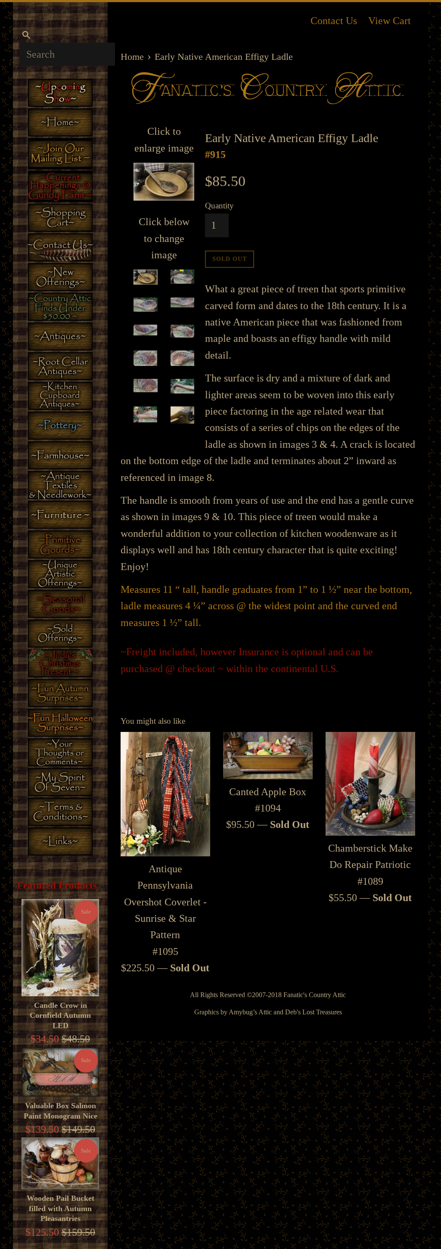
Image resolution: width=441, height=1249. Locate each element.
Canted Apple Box (267, 791)
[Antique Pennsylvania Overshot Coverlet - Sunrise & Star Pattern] (165, 794)
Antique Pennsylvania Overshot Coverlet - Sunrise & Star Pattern (165, 902)
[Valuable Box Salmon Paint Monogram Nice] (60, 1072)
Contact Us (334, 20)
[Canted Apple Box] (268, 755)
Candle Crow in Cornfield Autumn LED (60, 1015)
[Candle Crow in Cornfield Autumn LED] (60, 947)
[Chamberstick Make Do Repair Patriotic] (370, 783)
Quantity (219, 205)
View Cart (389, 20)
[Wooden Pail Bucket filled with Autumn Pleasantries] (60, 1163)
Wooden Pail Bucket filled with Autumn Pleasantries (60, 1208)
